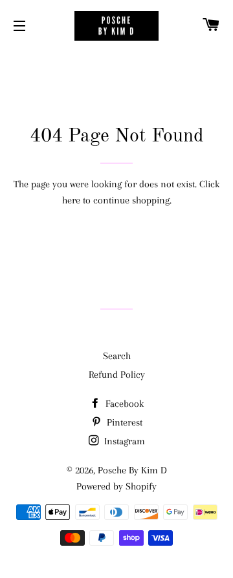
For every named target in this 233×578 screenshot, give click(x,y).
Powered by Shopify (116, 486)
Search (117, 356)
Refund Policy (117, 374)
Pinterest (123, 422)
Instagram (123, 441)
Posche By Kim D (132, 470)
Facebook (123, 403)
